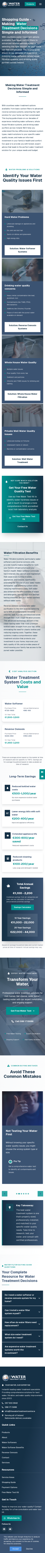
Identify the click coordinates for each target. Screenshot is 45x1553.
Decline (29, 1549)
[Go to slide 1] (16, 1193)
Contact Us (22, 526)
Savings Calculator (22, 907)
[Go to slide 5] (26, 1193)
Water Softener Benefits (13, 1447)
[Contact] (42, 776)
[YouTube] (10, 1529)
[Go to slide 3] (21, 1193)
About (4, 1437)
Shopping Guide (9, 1482)
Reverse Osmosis (10, 1452)
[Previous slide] (4, 1193)
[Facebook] (4, 1529)
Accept (15, 1549)
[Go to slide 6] (28, 1193)
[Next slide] (40, 1193)
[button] (40, 4)
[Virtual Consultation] (42, 772)
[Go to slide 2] (19, 1193)
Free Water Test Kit (10, 1492)
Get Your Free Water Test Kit (23, 517)
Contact (5, 1457)
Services (6, 1462)
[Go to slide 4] (23, 1193)
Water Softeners (9, 1442)
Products (30, 4)
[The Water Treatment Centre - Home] (11, 4)
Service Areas (8, 1477)
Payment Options (9, 1487)
